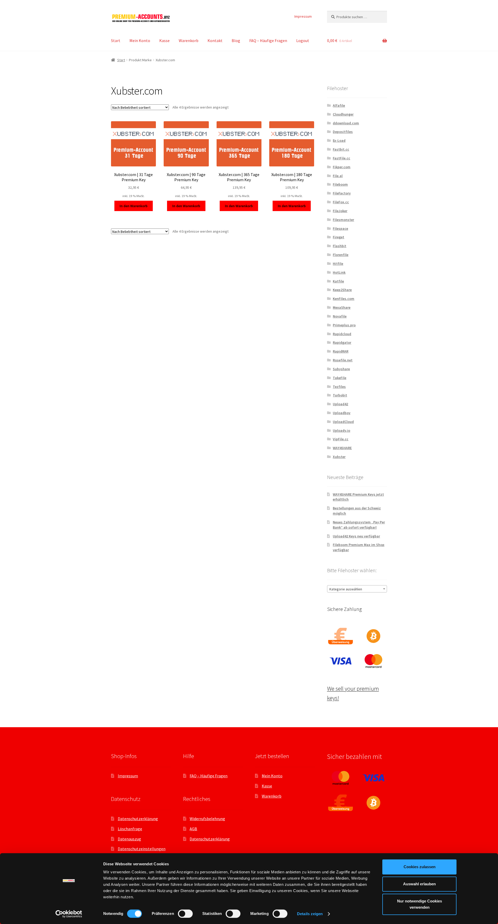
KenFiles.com (343, 298)
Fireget (338, 237)
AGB (193, 828)
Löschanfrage (130, 828)
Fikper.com (341, 167)
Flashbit (339, 246)
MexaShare (341, 307)
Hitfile (338, 263)
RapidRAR (340, 351)
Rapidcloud (342, 334)
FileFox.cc (341, 202)
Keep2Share (342, 289)
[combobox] (357, 588)
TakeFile (339, 377)
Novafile (340, 316)
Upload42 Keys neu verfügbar (356, 536)
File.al (338, 175)
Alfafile (339, 105)
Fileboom (340, 184)
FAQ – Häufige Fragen (268, 40)
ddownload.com (346, 123)
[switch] (185, 913)
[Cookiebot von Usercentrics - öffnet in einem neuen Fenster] (69, 914)
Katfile (338, 281)
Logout (302, 40)
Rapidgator (342, 342)
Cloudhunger (343, 114)
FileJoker (340, 210)
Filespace (340, 228)
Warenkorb (188, 40)
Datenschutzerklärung (138, 818)
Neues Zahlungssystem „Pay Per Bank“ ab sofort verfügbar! (359, 525)
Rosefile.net (342, 360)
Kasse (164, 40)
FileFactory (342, 193)
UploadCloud (343, 421)
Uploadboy (341, 412)
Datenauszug (129, 838)
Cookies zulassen (419, 867)
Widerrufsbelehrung (207, 818)
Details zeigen (310, 914)
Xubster (339, 456)
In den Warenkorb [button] (134, 206)
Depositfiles (343, 131)
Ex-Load (339, 140)
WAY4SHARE (342, 448)
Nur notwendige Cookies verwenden (419, 904)
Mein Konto (139, 40)
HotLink (339, 272)
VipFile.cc (340, 439)
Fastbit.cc (341, 149)
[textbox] (357, 589)
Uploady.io (341, 430)
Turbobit (340, 395)
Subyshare (341, 369)
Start (115, 40)
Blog (236, 40)
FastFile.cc (341, 158)
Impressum (303, 16)
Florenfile (340, 254)
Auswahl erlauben (419, 884)
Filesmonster (343, 219)
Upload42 (340, 404)
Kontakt (215, 40)
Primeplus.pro (344, 325)
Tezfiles (339, 386)
